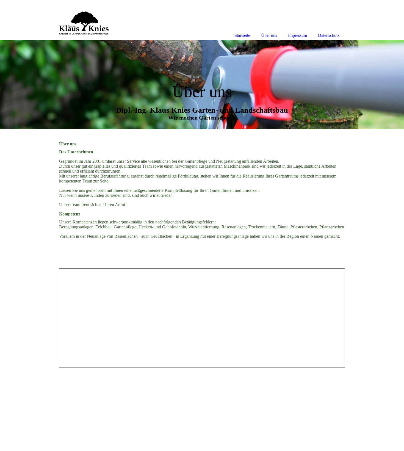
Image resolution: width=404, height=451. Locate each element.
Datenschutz (328, 35)
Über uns (269, 35)
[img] (202, 84)
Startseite (242, 35)
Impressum (297, 35)
